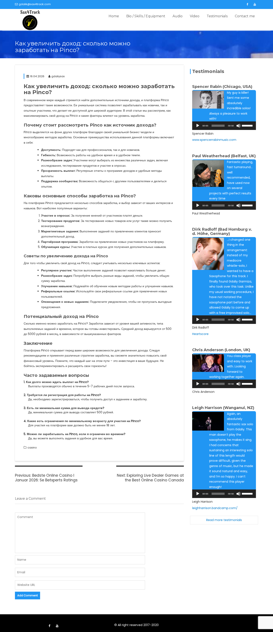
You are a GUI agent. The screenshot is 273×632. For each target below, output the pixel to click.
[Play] (198, 126)
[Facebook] (247, 4)
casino (32, 448)
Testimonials (217, 16)
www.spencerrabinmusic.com (214, 140)
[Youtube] (254, 4)
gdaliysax (58, 76)
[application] (224, 125)
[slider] (248, 125)
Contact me (245, 16)
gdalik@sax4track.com (35, 4)
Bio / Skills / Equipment (145, 16)
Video (194, 16)
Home (114, 16)
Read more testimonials (224, 520)
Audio (178, 16)
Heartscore (200, 334)
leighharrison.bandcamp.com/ (215, 508)
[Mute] (238, 126)
